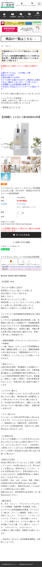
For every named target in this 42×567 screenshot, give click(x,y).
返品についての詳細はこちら (11, 246)
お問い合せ (21, 16)
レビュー (29, 16)
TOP (4, 16)
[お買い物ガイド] (21, 25)
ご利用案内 (12, 16)
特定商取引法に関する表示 (26, 564)
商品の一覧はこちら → (21, 38)
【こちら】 (35, 94)
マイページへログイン (22, 5)
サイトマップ (37, 17)
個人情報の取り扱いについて (9, 564)
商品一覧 (8, 46)
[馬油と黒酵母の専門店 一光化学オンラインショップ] (7, 7)
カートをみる (32, 5)
